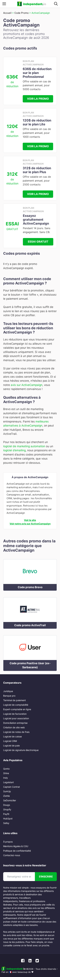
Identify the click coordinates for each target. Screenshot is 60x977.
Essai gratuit (38, 241)
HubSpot (7, 818)
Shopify (7, 809)
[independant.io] (31, 4)
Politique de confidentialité (17, 850)
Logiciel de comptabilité (15, 704)
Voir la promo (38, 98)
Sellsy (6, 823)
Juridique (8, 691)
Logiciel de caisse (12, 736)
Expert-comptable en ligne (17, 709)
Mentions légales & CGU (15, 846)
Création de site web (14, 727)
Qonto (6, 768)
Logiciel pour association (16, 718)
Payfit (6, 814)
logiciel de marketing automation (24, 446)
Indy (5, 777)
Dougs (6, 805)
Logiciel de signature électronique (21, 750)
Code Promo (21, 12)
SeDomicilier (9, 800)
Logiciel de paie (11, 745)
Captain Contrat (11, 786)
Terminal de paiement (14, 700)
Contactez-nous (11, 855)
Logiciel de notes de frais (16, 732)
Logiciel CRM (10, 741)
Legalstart (8, 782)
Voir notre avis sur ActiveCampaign (30, 523)
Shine (6, 773)
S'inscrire (46, 876)
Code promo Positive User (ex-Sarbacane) (30, 665)
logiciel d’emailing (14, 450)
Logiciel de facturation (15, 713)
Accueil (7, 12)
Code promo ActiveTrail (30, 625)
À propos (8, 841)
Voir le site (30, 520)
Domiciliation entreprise (15, 723)
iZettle (6, 795)
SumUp (7, 791)
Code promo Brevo (30, 587)
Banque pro (9, 695)
